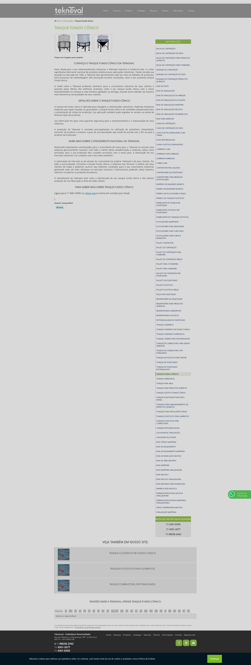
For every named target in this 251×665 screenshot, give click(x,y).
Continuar (214, 659)
